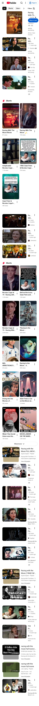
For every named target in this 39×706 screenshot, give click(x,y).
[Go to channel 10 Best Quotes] (29, 557)
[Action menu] (35, 38)
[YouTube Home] (11, 3)
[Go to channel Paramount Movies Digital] (29, 48)
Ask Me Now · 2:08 (26, 673)
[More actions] (17, 131)
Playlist (32, 453)
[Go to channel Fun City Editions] (29, 67)
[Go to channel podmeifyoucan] (29, 690)
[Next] (24, 8)
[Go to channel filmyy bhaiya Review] (29, 617)
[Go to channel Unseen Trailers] (29, 87)
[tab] (4, 8)
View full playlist (25, 461)
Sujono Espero (25, 453)
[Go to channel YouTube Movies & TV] (29, 17)
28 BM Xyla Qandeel (26, 651)
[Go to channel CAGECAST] (29, 597)
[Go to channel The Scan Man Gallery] (29, 497)
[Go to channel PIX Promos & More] (29, 636)
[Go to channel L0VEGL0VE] (29, 256)
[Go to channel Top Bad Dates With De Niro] (29, 538)
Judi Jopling (24, 669)
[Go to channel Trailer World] (29, 475)
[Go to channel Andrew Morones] (29, 225)
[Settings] (25, 3)
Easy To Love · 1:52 (26, 671)
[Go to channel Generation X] (29, 240)
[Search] (21, 3)
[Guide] (3, 3)
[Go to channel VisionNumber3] (29, 519)
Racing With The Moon (31, 14)
